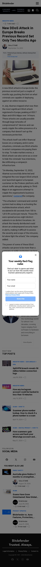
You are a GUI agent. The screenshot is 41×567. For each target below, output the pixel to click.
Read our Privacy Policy (12, 295)
